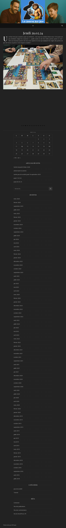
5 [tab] (29, 125)
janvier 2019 (17, 456)
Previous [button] (5, 84)
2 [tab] (23, 125)
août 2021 (16, 364)
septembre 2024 (18, 232)
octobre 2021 (17, 357)
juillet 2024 (17, 235)
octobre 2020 (17, 383)
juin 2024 (16, 239)
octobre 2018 (17, 467)
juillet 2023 (17, 280)
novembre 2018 (18, 464)
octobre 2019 (17, 423)
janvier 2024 (17, 257)
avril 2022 (16, 335)
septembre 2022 (18, 316)
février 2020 (17, 408)
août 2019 (16, 431)
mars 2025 (17, 213)
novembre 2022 (18, 309)
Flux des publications (19, 506)
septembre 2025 (18, 206)
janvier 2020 (17, 412)
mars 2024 (17, 250)
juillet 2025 (17, 210)
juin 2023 (16, 283)
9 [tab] (36, 125)
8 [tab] (34, 125)
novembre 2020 (18, 379)
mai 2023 (16, 287)
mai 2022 (16, 331)
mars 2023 (17, 294)
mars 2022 (17, 339)
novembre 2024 (18, 224)
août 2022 (16, 320)
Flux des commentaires (20, 510)
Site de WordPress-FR (20, 514)
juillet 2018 (17, 478)
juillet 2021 (17, 368)
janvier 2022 (17, 346)
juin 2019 (16, 438)
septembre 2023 (18, 272)
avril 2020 (16, 401)
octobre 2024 (17, 228)
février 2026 (17, 202)
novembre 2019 (18, 420)
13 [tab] (44, 125)
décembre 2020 (18, 375)
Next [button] (61, 84)
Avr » (19, 158)
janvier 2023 (17, 302)
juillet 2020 (17, 394)
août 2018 (16, 475)
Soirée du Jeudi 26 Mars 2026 (22, 167)
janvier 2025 (17, 221)
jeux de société (18, 489)
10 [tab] (38, 125)
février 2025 (17, 217)
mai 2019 (16, 442)
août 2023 (16, 276)
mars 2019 (17, 449)
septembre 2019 (18, 427)
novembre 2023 (18, 265)
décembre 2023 (18, 261)
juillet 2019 (17, 434)
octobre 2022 (17, 313)
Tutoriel (16, 492)
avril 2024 (16, 246)
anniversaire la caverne (20, 171)
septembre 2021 (18, 361)
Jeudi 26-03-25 (18, 182)
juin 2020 (16, 397)
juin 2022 (16, 327)
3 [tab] (25, 125)
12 (22, 146)
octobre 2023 (17, 269)
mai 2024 (16, 243)
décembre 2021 (18, 350)
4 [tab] (27, 125)
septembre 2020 (18, 386)
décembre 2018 (18, 460)
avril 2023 (16, 291)
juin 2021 (16, 372)
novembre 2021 (18, 353)
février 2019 (17, 453)
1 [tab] (21, 125)
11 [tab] (40, 125)
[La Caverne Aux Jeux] (33, 12)
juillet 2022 (17, 324)
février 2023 (17, 298)
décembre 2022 (18, 305)
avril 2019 (16, 445)
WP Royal (14, 525)
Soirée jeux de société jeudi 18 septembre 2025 (27, 174)
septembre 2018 (18, 471)
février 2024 (17, 254)
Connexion (16, 502)
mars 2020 (17, 405)
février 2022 (17, 342)
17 (49, 146)
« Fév (15, 158)
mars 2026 (17, 199)
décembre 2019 (18, 416)
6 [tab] (31, 125)
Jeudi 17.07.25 (17, 178)
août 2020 (16, 390)
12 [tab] (42, 125)
